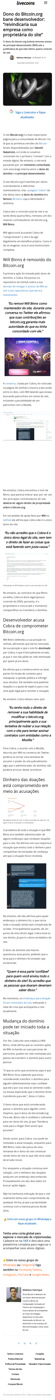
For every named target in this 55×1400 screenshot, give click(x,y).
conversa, (10, 383)
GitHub (7, 520)
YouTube (23, 1274)
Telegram (27, 1265)
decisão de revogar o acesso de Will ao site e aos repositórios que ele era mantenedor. (25, 291)
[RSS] (30, 1343)
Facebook (25, 1270)
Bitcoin (43, 143)
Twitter (36, 1270)
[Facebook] (19, 1343)
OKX (25, 1241)
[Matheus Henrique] (13, 57)
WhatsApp (9, 1265)
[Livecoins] (25, 3)
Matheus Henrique (23, 57)
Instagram (9, 1274)
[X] (36, 1343)
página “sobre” (37, 190)
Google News (40, 1274)
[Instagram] (25, 1343)
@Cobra (17, 199)
